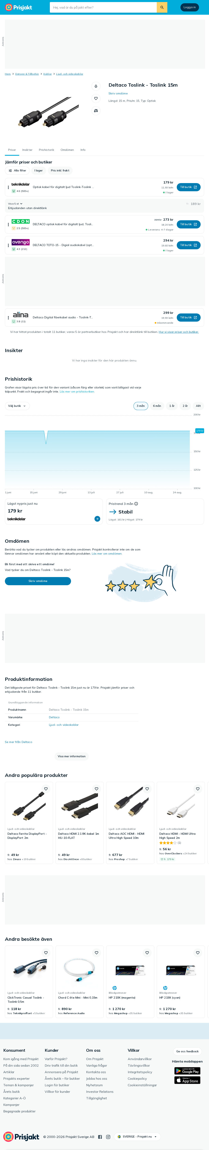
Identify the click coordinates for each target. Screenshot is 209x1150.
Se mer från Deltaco (18, 742)
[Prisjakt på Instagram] (108, 1136)
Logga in (190, 7)
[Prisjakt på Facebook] (100, 1136)
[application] (104, 454)
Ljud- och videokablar (69, 73)
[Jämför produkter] (95, 110)
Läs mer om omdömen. (107, 553)
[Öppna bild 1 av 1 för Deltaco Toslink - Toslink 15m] (48, 112)
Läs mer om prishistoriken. (77, 391)
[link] (29, 823)
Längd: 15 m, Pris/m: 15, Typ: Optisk (132, 101)
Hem (8, 73)
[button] (95, 86)
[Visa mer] (8, 187)
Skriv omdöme (118, 93)
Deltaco (54, 717)
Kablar (47, 73)
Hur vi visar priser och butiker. (179, 332)
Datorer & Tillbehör (27, 73)
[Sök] (162, 7)
